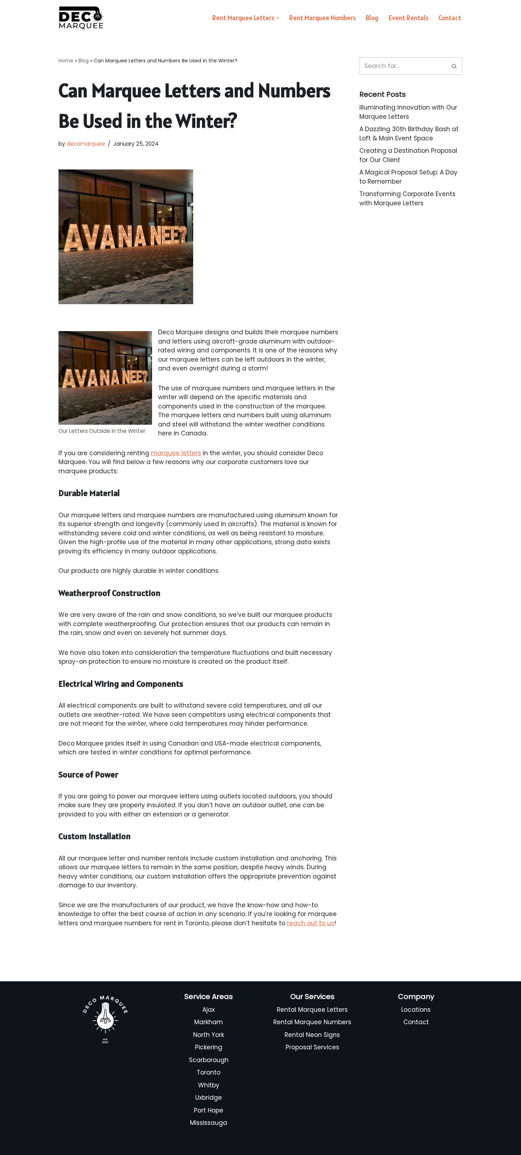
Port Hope (208, 1110)
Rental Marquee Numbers (312, 1022)
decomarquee (86, 143)
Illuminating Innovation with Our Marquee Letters (408, 112)
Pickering (208, 1047)
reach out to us (310, 923)
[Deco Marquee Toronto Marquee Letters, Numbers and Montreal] (81, 17)
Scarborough (209, 1060)
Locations (416, 1009)
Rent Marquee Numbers (322, 17)
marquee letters (176, 453)
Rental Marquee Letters (312, 1009)
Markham (208, 1022)
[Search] (455, 66)
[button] (277, 17)
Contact (449, 17)
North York (208, 1035)
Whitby (208, 1085)
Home (65, 60)
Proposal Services (312, 1047)
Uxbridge (208, 1097)
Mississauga (208, 1122)
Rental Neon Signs (312, 1035)
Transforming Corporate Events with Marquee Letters (407, 198)
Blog (372, 17)
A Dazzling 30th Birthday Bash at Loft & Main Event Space (409, 134)
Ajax (208, 1009)
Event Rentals (408, 17)
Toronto (208, 1072)
